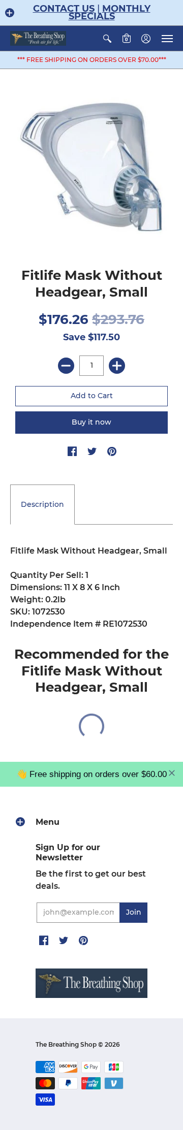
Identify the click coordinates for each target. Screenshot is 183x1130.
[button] (9, 12)
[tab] (42, 505)
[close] (172, 773)
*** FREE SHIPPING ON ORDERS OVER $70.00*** (91, 59)
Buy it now (91, 422)
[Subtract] (66, 366)
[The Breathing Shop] (38, 38)
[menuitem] (107, 38)
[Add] (117, 366)
